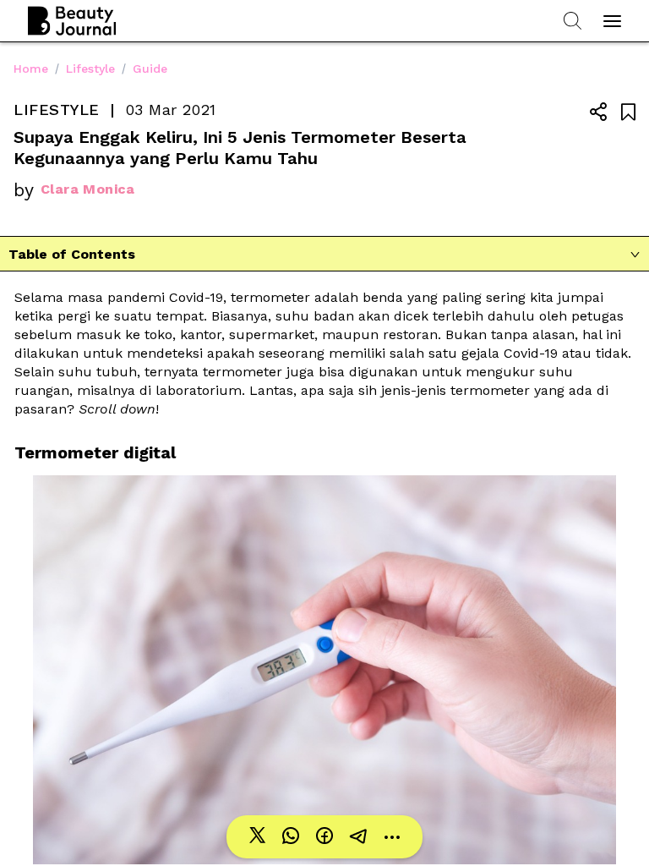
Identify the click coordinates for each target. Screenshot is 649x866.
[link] (257, 836)
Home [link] (31, 68)
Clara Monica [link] (88, 189)
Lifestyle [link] (90, 68)
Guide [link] (150, 68)
